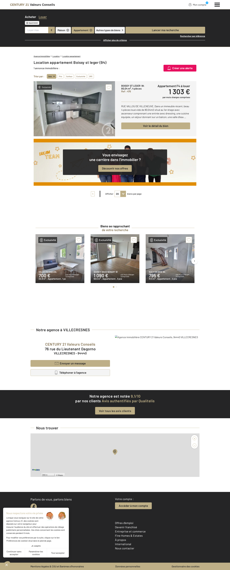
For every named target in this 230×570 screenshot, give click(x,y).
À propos (120, 540)
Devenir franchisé (126, 527)
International (123, 544)
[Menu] (217, 4)
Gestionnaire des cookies (185, 566)
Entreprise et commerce (130, 531)
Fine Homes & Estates (129, 535)
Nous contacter (124, 548)
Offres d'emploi (124, 523)
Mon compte (199, 4)
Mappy (60, 475)
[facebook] (34, 507)
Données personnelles (127, 566)
